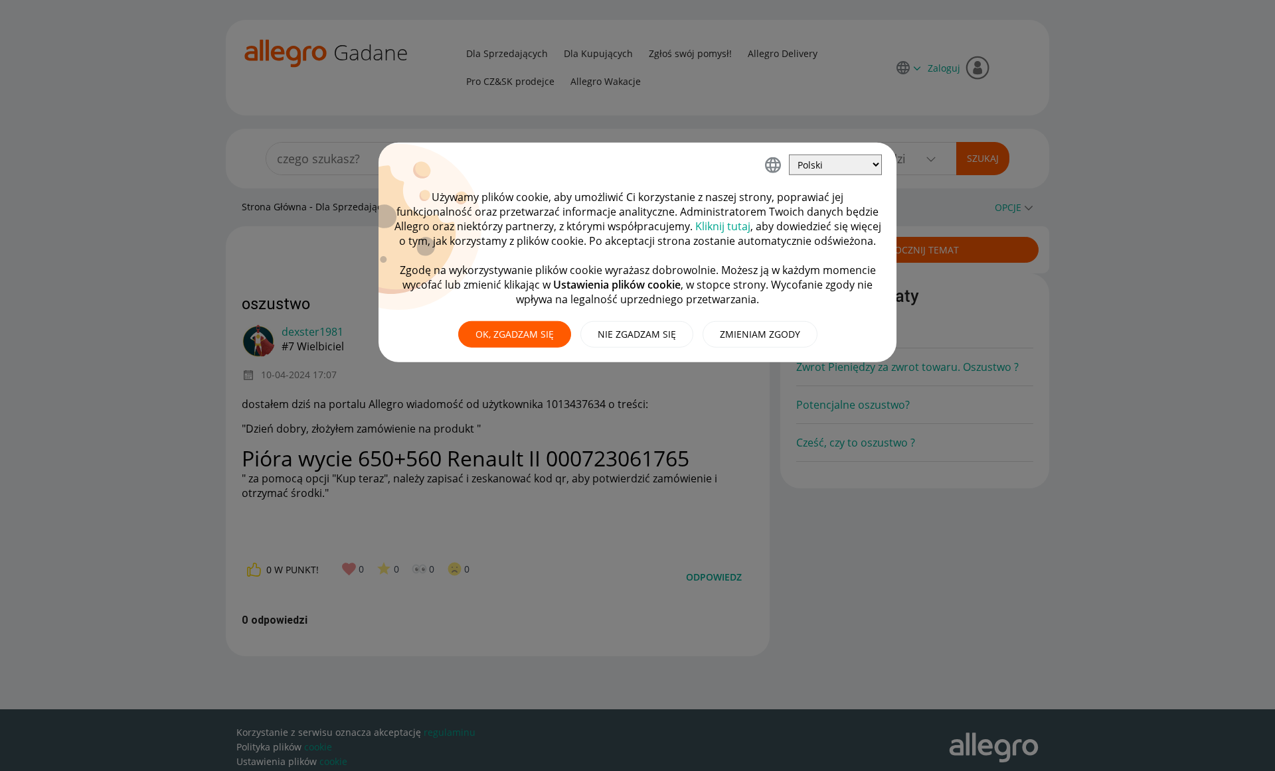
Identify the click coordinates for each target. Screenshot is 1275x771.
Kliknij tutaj (722, 226)
